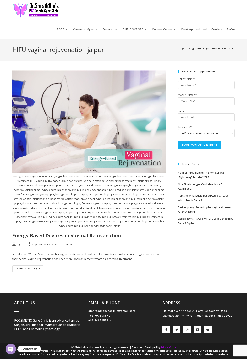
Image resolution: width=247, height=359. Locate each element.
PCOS (69, 244)
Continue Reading (29, 267)
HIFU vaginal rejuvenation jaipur (216, 48)
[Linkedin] (197, 329)
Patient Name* (186, 79)
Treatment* (185, 127)
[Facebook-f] (166, 329)
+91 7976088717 (100, 315)
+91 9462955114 (100, 320)
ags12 (20, 244)
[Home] (183, 48)
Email (181, 111)
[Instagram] (187, 329)
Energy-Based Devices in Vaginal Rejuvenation (66, 235)
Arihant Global (169, 347)
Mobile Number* (187, 95)
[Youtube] (208, 329)
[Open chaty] (11, 349)
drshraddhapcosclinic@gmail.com (111, 310)
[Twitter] (176, 329)
